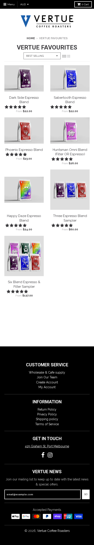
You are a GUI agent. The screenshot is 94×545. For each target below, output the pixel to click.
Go (85, 494)
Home (31, 38)
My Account (47, 387)
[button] (16, 107)
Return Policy (47, 409)
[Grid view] (64, 56)
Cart (85, 4)
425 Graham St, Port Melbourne (47, 446)
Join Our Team (47, 377)
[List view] (68, 56)
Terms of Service (47, 424)
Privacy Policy (47, 414)
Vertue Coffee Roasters (53, 531)
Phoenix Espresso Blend (24, 150)
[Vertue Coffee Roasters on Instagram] (50, 455)
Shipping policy (47, 419)
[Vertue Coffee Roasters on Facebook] (43, 455)
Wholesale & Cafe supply (47, 372)
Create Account (47, 382)
